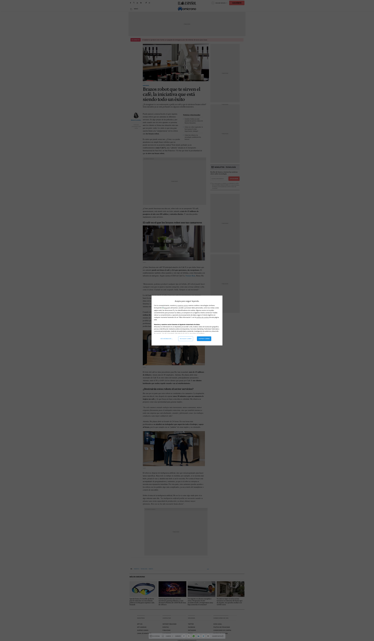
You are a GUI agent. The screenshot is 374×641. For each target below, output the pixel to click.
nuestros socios (182, 305)
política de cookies (202, 317)
